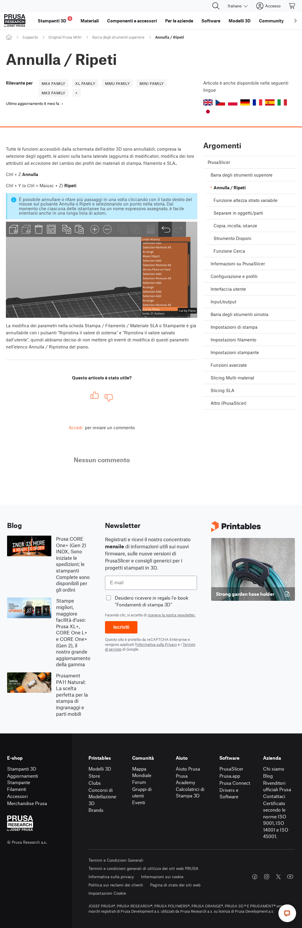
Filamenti (16, 789)
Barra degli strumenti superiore (118, 37)
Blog (268, 776)
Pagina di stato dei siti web (175, 884)
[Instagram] (266, 876)
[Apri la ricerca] (216, 6)
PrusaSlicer (231, 768)
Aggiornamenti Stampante (22, 779)
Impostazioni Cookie (107, 893)
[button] (208, 102)
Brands (96, 810)
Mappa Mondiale (141, 772)
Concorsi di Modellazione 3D (102, 796)
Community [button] (271, 20)
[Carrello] (292, 6)
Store (94, 776)
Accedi (76, 427)
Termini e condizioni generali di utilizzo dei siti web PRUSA (143, 868)
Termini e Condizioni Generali (115, 860)
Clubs (94, 783)
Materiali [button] (90, 20)
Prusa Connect (234, 783)
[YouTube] (290, 876)
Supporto (30, 37)
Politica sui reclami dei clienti (115, 884)
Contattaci (274, 796)
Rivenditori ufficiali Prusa (277, 786)
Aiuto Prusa (188, 768)
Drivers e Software (228, 793)
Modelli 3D (99, 768)
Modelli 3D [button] (240, 20)
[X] (278, 876)
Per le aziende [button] (179, 20)
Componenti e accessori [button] (132, 20)
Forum (139, 782)
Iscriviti (121, 627)
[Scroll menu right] (295, 20)
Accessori (17, 796)
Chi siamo (273, 768)
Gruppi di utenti (142, 792)
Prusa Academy (185, 779)
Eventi (138, 802)
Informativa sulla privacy (111, 876)
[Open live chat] (287, 913)
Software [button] (210, 20)
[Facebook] (255, 876)
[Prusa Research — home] (14, 21)
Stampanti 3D (21, 768)
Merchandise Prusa (27, 803)
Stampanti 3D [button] (54, 20)
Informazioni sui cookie (162, 876)
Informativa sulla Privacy (156, 644)
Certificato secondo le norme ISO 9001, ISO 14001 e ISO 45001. (275, 819)
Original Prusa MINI (65, 37)
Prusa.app (229, 776)
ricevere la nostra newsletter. (171, 615)
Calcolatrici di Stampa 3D (190, 792)
